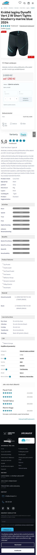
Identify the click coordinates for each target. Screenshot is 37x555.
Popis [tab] (23, 134)
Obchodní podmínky (6, 454)
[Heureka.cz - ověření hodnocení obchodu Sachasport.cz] (26, 441)
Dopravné (3, 469)
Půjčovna (20, 462)
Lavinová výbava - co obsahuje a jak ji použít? (12, 476)
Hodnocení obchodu (6, 460)
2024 (21, 362)
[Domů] (1, 8)
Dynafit (8, 29)
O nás (2, 449)
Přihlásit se (7, 530)
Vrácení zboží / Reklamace (7, 457)
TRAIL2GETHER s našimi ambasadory (10, 486)
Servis (19, 465)
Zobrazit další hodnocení (26, 419)
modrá (22, 358)
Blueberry (23, 376)
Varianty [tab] (13, 134)
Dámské (22, 366)
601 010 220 (8, 502)
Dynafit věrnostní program (7, 466)
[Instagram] (13, 508)
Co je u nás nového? (6, 452)
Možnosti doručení (7, 113)
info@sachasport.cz (11, 496)
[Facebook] (3, 508)
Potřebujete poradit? (23, 452)
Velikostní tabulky (22, 468)
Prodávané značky (23, 449)
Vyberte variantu (25, 99)
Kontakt (3, 463)
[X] (8, 508)
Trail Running (24, 369)
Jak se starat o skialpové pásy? (9, 481)
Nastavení (18, 545)
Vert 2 (21, 373)
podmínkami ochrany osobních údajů (24, 525)
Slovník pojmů (22, 454)
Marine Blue (29, 376)
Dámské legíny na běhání (27, 351)
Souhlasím (17, 551)
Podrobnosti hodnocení (26, 26)
